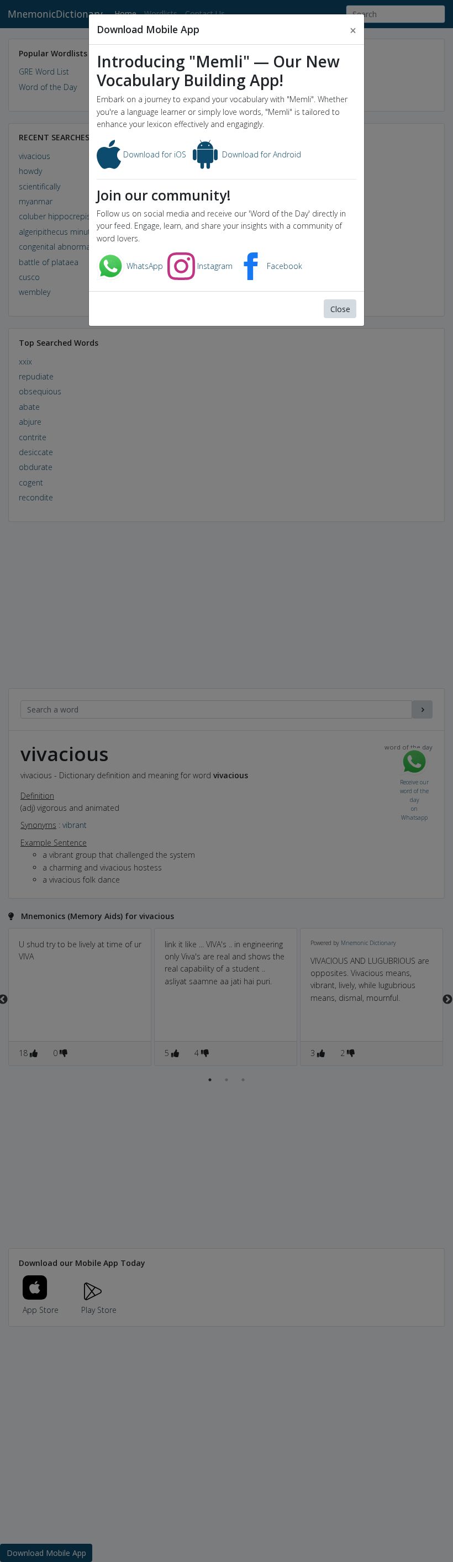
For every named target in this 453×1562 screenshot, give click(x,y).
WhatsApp (143, 266)
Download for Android (260, 154)
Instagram (214, 266)
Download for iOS (153, 154)
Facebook (283, 266)
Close (340, 309)
